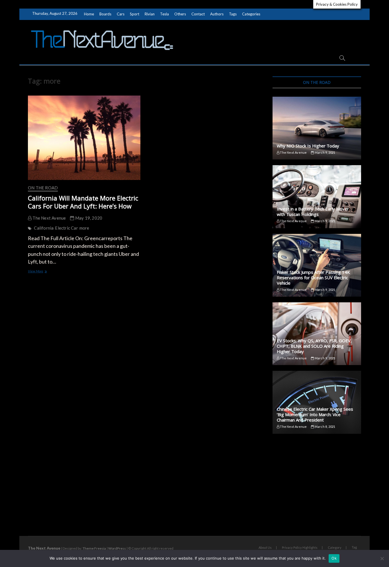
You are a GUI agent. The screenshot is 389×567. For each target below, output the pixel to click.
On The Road (43, 187)
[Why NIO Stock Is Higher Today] (317, 128)
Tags (233, 14)
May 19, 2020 (88, 217)
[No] (382, 558)
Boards (105, 14)
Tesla (164, 14)
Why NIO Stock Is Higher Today (308, 146)
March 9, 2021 (324, 152)
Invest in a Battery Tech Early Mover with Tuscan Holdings (313, 211)
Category (334, 547)
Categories (251, 14)
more (84, 227)
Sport (134, 14)
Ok (334, 558)
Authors (217, 14)
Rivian (150, 14)
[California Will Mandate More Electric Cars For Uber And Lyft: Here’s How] (84, 138)
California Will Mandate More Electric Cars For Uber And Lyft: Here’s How (83, 202)
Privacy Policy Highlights (300, 547)
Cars (120, 14)
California (44, 227)
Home (89, 14)
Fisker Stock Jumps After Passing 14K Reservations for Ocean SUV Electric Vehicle (313, 277)
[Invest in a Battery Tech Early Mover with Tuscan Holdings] (317, 196)
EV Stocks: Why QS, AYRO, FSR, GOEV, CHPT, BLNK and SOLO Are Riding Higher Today (314, 346)
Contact (198, 14)
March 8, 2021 (324, 426)
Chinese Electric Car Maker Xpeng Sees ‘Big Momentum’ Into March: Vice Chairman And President (315, 414)
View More (42, 272)
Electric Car (66, 227)
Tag (354, 547)
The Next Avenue (49, 217)
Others (180, 14)
